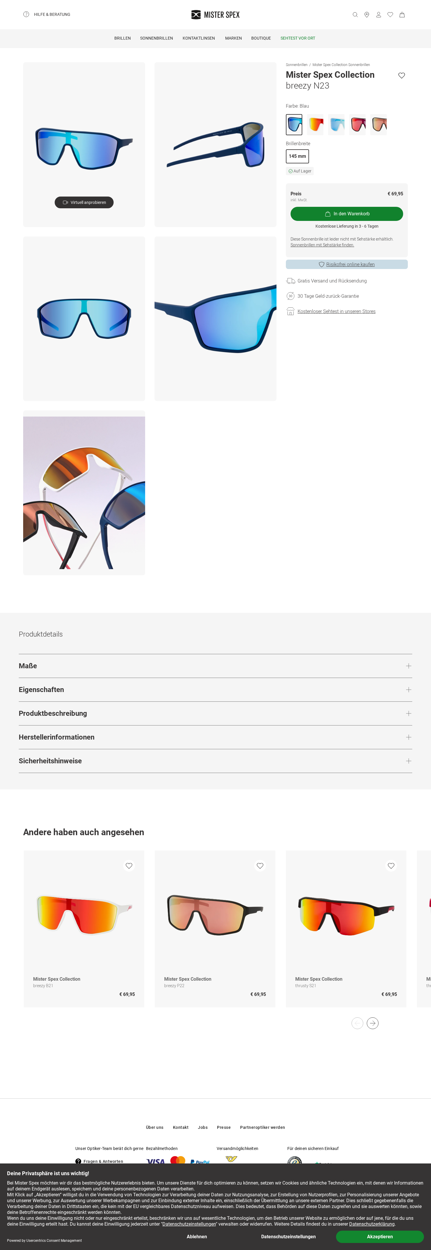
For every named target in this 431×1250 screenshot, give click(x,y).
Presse (224, 1127)
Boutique (261, 38)
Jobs (203, 1127)
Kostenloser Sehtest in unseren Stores (337, 311)
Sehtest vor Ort (298, 38)
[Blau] (294, 124)
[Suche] (355, 15)
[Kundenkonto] (378, 15)
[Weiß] (315, 124)
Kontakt (181, 1127)
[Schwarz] (357, 124)
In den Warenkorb (352, 213)
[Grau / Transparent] (336, 124)
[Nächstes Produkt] (373, 1023)
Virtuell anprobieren (88, 202)
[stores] (367, 15)
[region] (215, 935)
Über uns (155, 1127)
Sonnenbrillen (156, 38)
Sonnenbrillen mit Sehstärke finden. (322, 245)
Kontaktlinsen (199, 38)
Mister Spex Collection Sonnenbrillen (341, 64)
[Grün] (378, 124)
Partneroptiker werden (262, 1127)
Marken (233, 38)
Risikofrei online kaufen (350, 264)
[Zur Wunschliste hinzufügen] (402, 75)
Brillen (122, 38)
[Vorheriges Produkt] (357, 1023)
